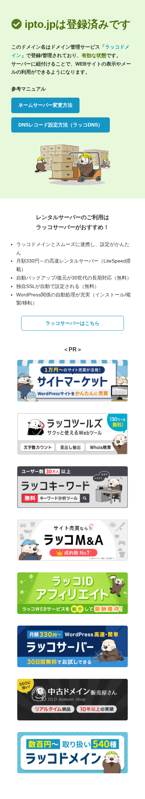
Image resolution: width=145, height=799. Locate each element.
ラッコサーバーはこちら (72, 323)
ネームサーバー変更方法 (45, 105)
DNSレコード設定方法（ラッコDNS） (60, 125)
